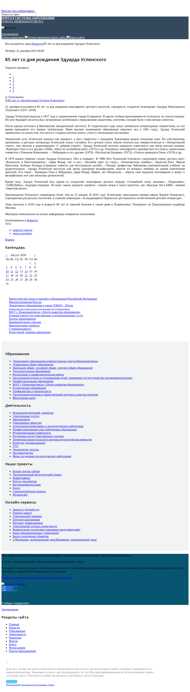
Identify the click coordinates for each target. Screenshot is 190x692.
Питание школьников (26, 519)
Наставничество (23, 452)
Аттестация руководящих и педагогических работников (48, 426)
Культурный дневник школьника (29, 332)
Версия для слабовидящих (18, 10)
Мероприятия (21, 419)
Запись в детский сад (26, 509)
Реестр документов (25, 481)
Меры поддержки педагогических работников (42, 456)
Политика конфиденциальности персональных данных (30, 685)
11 (11, 271)
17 (7, 275)
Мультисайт (20, 494)
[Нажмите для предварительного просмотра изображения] (34, 100)
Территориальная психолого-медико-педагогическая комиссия (52, 439)
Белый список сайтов (26, 471)
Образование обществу (27, 422)
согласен (11, 681)
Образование (17, 631)
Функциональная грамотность (32, 432)
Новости (37, 43)
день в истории (22, 233)
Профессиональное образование (33, 381)
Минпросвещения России (25, 302)
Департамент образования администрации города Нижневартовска (55, 361)
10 (7, 271)
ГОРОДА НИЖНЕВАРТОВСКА (28, 20)
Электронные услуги (26, 416)
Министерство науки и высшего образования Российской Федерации (53, 298)
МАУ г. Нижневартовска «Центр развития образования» (45, 312)
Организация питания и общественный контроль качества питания (55, 394)
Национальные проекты (24, 325)
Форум (13, 641)
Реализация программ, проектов (33, 412)
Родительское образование (29, 387)
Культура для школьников (29, 442)
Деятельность (17, 634)
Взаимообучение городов (25, 322)
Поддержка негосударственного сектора (38, 436)
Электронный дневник (27, 516)
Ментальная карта (24, 397)
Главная (14, 624)
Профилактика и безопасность (32, 391)
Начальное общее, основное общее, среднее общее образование (53, 367)
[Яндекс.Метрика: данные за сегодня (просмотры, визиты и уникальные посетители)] (13, 584)
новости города (22, 230)
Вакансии (15, 637)
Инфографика (21, 478)
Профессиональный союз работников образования (45, 429)
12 (16, 271)
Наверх (9, 239)
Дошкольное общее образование (33, 364)
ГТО (15, 446)
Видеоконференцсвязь (27, 484)
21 (26, 275)
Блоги (16, 488)
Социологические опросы (29, 491)
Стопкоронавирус (20, 328)
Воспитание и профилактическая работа (38, 374)
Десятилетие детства (26, 449)
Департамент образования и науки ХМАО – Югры (41, 305)
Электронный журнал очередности (35, 526)
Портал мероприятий (22, 318)
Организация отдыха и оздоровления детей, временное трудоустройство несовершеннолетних (72, 377)
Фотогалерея (17, 647)
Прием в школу (22, 512)
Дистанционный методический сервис (37, 474)
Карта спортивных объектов (31, 536)
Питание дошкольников (28, 522)
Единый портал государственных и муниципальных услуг (46, 315)
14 (26, 271)
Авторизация (9, 34)
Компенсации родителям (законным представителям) (46, 529)
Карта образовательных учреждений (36, 533)
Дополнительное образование (31, 371)
